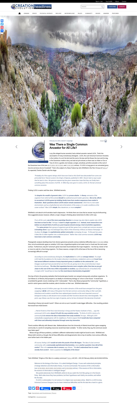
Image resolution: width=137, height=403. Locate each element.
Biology (58, 13)
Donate (122, 7)
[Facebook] (2, 20)
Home (19, 13)
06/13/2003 (59, 165)
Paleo (80, 13)
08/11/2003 (51, 165)
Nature (105, 168)
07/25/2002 (100, 242)
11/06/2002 (70, 165)
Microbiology (70, 13)
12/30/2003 (41, 368)
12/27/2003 (77, 380)
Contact (124, 1)
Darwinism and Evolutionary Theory (44, 393)
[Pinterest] (2, 27)
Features (115, 13)
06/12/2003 (58, 368)
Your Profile (109, 1)
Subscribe (112, 7)
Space (34, 13)
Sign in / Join (99, 1)
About (117, 1)
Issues (98, 13)
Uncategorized (33, 162)
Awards (106, 13)
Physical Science (46, 13)
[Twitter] (2, 24)
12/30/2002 (68, 368)
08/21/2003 (49, 368)
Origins (26, 13)
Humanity (88, 13)
